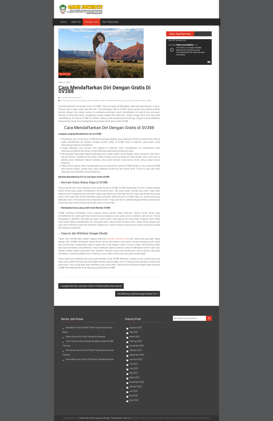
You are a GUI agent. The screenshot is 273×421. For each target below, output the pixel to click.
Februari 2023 (136, 341)
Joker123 (75, 22)
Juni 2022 (134, 368)
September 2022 (137, 355)
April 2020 (134, 400)
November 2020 (137, 382)
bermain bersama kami (118, 239)
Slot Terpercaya (110, 22)
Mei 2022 (134, 373)
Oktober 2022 (136, 350)
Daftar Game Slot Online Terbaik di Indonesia (85, 336)
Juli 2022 (133, 364)
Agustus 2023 (136, 327)
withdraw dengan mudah (141, 101)
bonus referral (81, 101)
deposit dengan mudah (95, 101)
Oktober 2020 (136, 386)
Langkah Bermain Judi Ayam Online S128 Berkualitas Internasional (92, 286)
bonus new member (68, 101)
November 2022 (137, 346)
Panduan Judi (91, 22)
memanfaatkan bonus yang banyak (118, 101)
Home (63, 22)
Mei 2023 (134, 332)
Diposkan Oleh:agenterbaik (70, 98)
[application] (189, 52)
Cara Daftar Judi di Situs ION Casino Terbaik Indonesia (90, 359)
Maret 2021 (135, 377)
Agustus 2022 (136, 359)
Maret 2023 (135, 336)
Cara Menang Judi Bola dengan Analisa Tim (136, 294)
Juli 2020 (133, 391)
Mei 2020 (134, 395)
